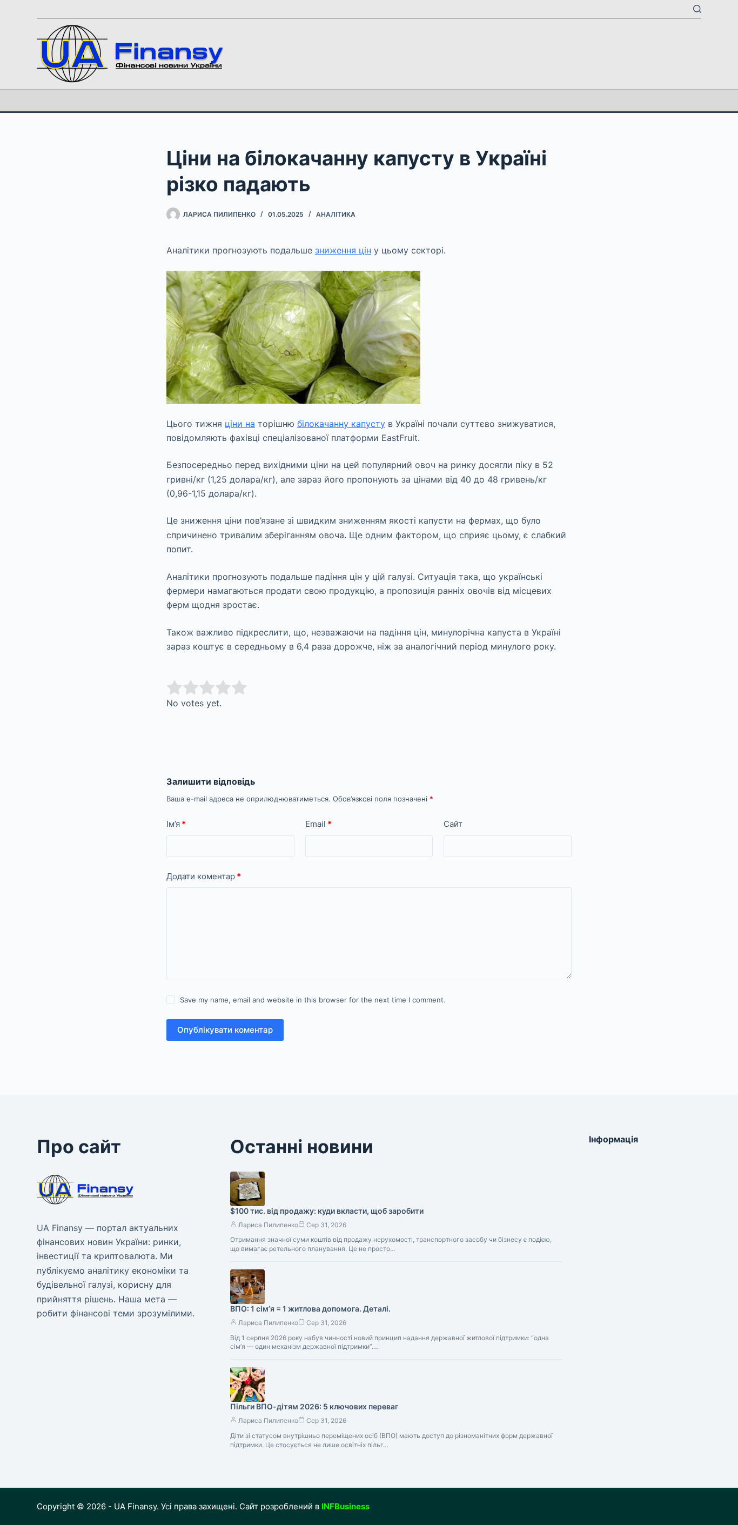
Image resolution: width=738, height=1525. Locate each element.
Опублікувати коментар (225, 1030)
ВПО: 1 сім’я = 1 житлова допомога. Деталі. (310, 1308)
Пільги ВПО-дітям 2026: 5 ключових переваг (314, 1406)
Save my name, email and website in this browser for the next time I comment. (313, 999)
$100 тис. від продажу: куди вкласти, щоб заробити (327, 1210)
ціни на (240, 423)
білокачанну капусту (341, 423)
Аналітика (335, 214)
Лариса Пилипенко (268, 1225)
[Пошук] (697, 9)
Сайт (453, 824)
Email (318, 824)
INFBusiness (345, 1506)
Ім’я (176, 824)
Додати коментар (203, 876)
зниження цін (343, 250)
